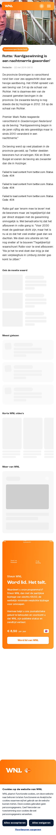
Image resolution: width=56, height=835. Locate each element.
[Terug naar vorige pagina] (5, 39)
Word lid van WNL (28, 640)
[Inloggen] (41, 6)
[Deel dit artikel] (51, 39)
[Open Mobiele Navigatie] (48, 6)
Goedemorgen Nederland (15, 49)
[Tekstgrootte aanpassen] (43, 39)
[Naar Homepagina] (9, 6)
